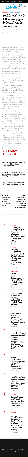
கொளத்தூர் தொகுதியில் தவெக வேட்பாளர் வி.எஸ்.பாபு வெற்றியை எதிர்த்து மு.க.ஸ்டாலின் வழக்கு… (13, 164)
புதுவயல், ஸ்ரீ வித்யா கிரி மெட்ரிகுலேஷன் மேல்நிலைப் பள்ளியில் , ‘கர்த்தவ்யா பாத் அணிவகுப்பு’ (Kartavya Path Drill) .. (18, 340)
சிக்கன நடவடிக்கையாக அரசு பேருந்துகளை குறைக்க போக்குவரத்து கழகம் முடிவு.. (18, 362)
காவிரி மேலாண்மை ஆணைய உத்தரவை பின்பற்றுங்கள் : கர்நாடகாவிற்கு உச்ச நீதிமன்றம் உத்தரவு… (18, 382)
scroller (5, 12)
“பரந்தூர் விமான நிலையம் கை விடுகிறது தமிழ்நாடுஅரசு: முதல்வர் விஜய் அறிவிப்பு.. (13, 183)
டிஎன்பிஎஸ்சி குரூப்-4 (9, 148)
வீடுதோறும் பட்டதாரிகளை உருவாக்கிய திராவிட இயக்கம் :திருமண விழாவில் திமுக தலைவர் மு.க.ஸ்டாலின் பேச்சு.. (13, 174)
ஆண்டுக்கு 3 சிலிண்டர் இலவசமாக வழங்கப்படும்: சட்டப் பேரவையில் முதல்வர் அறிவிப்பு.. (18, 318)
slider (8, 12)
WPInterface (18, 451)
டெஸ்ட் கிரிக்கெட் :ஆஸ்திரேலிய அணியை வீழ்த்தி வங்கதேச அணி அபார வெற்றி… (17, 401)
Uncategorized (15, 271)
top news (11, 12)
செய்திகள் (15, 12)
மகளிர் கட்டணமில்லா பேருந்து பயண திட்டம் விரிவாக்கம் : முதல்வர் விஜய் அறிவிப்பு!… (18, 279)
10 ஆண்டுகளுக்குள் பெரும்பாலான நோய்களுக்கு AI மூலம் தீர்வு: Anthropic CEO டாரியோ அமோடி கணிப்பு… (17, 422)
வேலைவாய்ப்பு (19, 12)
